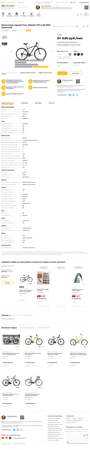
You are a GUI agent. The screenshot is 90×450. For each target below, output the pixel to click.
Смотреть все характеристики (41, 66)
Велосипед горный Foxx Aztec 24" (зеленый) (33, 354)
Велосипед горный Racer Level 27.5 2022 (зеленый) (11, 395)
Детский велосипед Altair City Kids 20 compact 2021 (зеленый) (78, 354)
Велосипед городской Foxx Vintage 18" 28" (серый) (32, 395)
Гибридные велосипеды (54, 418)
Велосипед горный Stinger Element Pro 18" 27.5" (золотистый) (55, 354)
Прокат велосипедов (19, 443)
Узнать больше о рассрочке (67, 42)
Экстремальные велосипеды (55, 438)
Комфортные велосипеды (54, 428)
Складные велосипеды (53, 432)
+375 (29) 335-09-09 (84, 2)
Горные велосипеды (53, 420)
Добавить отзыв (28, 315)
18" (63, 66)
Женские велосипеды (53, 440)
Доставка (68, 418)
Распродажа (12, 2)
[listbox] (44, 267)
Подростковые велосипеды (55, 430)
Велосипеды (9, 15)
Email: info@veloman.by (19, 438)
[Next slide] (48, 306)
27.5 (76, 65)
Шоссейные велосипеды (54, 434)
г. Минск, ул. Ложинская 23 (43, 3)
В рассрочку (75, 73)
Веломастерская (7, 443)
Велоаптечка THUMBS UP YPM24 (43, 290)
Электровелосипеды (53, 436)
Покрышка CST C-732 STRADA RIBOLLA (77, 290)
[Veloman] (7, 6)
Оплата (74, 418)
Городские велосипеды (54, 422)
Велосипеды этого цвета (43, 327)
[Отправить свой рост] (70, 54)
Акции (4, 2)
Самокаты (38, 15)
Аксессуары (24, 15)
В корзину (7, 282)
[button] (11, 51)
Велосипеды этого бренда (26, 327)
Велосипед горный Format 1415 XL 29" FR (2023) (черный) (11, 354)
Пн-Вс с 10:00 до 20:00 (62, 2)
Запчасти (16, 15)
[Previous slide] (39, 306)
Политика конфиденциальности (74, 420)
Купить (62, 73)
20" (59, 66)
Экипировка (31, 15)
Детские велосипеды (53, 426)
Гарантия (80, 418)
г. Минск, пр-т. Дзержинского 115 (45, 2)
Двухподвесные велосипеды (55, 424)
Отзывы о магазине (71, 422)
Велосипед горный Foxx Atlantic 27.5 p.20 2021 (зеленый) (25, 291)
